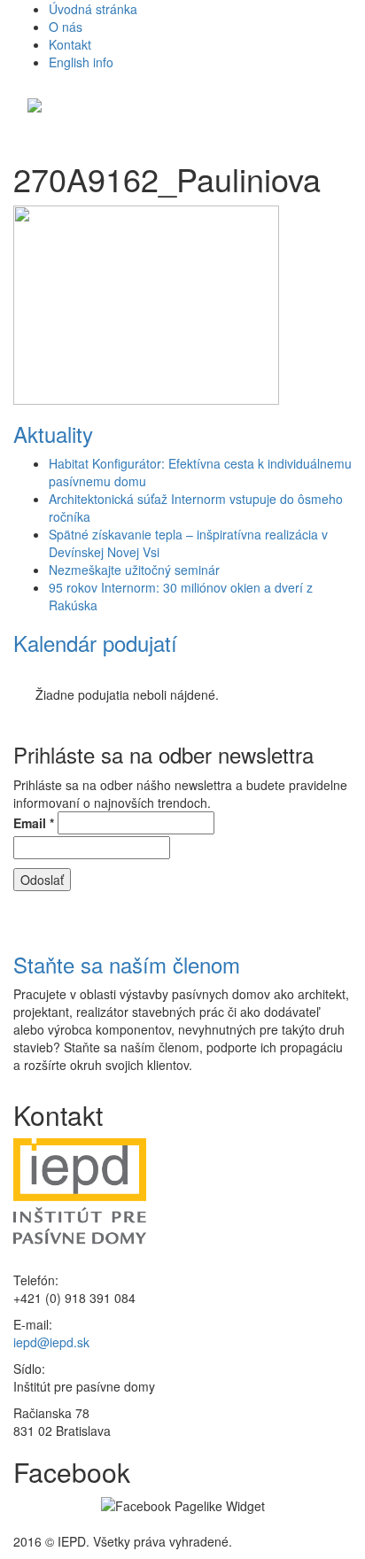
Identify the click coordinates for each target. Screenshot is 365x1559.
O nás (65, 26)
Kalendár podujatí (95, 642)
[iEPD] (34, 102)
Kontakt (70, 44)
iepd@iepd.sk (51, 1342)
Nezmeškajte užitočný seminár (134, 569)
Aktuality (53, 433)
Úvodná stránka (93, 9)
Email (33, 823)
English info (81, 62)
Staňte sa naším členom (126, 964)
